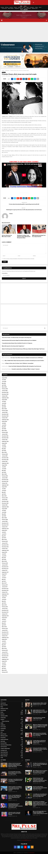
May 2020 (4, 514)
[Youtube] (24, 9)
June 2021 (4, 490)
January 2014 (4, 652)
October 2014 (4, 635)
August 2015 (4, 617)
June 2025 (4, 403)
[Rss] (27, 9)
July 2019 (4, 532)
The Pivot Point (4, 8)
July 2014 (4, 641)
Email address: (5, 273)
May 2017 (4, 579)
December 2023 (5, 435)
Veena (10, 213)
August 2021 (4, 486)
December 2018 (5, 544)
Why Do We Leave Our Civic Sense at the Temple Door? (13, 346)
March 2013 (4, 670)
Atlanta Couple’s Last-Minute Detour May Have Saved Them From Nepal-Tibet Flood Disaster (15, 788)
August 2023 (4, 443)
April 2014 (4, 646)
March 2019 (4, 539)
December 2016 (5, 588)
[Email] (28, 847)
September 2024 (5, 419)
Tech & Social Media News (6, 744)
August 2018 (4, 552)
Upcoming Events (4, 752)
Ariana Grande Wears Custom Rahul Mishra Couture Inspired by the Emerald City (40, 749)
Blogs (2, 706)
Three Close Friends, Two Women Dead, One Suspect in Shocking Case (16, 337)
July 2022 (4, 466)
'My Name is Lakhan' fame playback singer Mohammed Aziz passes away (23, 236)
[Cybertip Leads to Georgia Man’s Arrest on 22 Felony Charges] (4, 814)
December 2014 (5, 632)
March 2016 (4, 604)
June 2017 (4, 577)
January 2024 (4, 434)
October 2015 (4, 614)
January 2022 (4, 477)
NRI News (6, 7)
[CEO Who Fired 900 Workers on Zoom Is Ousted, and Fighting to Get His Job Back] (28, 765)
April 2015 (4, 624)
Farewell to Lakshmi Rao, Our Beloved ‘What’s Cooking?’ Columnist (26, 369)
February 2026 (5, 388)
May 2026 (4, 383)
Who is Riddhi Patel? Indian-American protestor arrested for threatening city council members (24, 360)
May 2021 (4, 492)
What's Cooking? (4, 755)
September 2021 (5, 485)
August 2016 (4, 595)
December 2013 (5, 653)
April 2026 (4, 385)
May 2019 (4, 535)
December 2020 (5, 501)
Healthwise (3, 724)
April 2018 (4, 559)
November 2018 (5, 546)
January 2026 (4, 390)
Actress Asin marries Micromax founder (7, 236)
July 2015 (4, 619)
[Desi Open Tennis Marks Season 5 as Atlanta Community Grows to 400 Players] (4, 781)
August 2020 (4, 508)
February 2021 (5, 497)
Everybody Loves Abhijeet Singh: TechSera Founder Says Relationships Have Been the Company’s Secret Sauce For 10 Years (40, 804)
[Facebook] (20, 9)
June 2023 (4, 446)
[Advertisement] (24, 32)
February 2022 (5, 475)
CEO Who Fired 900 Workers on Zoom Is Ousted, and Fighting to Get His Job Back (40, 764)
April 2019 (4, 537)
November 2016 (5, 590)
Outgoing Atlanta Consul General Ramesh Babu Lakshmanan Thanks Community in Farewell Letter (15, 805)
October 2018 (4, 548)
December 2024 (5, 414)
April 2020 (4, 515)
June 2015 (4, 621)
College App (17, 8)
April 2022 (4, 472)
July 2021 (4, 488)
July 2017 (4, 575)
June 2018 (4, 555)
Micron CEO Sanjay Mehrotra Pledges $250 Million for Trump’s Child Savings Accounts (40, 812)
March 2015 (4, 626)
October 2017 (4, 570)
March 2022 (4, 474)
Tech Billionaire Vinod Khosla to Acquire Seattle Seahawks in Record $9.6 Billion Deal (40, 795)
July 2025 (4, 401)
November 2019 (5, 524)
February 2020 (5, 519)
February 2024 (5, 432)
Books (24, 7)
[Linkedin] (23, 9)
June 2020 (4, 512)
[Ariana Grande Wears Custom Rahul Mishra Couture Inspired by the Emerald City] (28, 750)
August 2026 (4, 377)
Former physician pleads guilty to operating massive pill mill (24, 204)
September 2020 (5, 506)
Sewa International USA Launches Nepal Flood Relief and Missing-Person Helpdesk (19, 340)
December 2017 (5, 566)
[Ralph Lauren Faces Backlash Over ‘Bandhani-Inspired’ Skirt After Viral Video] (28, 735)
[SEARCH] (44, 328)
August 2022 (4, 465)
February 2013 (5, 672)
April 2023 (4, 450)
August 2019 (4, 530)
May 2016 (4, 601)
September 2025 (5, 397)
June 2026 (4, 381)
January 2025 (4, 412)
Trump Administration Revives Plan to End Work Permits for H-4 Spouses (17, 343)
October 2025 (4, 396)
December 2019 (5, 523)
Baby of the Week (4, 704)
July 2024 (4, 423)
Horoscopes (3, 726)
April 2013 (4, 668)
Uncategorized (4, 750)
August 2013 (4, 661)
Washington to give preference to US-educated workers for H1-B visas (24, 209)
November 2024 (5, 416)
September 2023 (5, 441)
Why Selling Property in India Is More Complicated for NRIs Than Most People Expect (40, 771)
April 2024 (4, 428)
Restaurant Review (27, 8)
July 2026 (4, 379)
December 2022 (5, 457)
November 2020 (5, 503)
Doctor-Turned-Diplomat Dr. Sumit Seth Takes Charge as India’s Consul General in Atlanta (14, 797)
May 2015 (4, 623)
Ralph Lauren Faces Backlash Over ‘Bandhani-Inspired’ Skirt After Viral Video (40, 734)
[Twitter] (21, 9)
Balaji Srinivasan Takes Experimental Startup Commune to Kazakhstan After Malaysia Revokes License (40, 780)
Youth (2, 757)
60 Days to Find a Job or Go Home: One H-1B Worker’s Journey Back (19, 363)
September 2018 (5, 550)
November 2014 (5, 634)
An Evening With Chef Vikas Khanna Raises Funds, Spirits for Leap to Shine (14, 773)
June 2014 (4, 643)
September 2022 (5, 463)
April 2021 (4, 494)
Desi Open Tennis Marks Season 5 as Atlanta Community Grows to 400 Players (27, 357)
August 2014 (4, 639)
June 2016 (4, 599)
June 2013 (4, 664)
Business (11, 7)
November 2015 (5, 612)
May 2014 (4, 644)
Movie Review (3, 733)
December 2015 (5, 610)
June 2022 (4, 468)
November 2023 (5, 437)
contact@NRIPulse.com (26, 840)
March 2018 (4, 561)
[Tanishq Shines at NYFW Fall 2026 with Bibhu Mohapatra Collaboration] (28, 742)
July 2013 (4, 663)
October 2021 (4, 483)
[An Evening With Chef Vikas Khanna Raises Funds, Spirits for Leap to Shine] (4, 773)
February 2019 (5, 541)
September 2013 (5, 659)
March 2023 (4, 452)
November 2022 (5, 459)
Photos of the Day (5, 721)
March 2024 (4, 430)
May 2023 (4, 448)
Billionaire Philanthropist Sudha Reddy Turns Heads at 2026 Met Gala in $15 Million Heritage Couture (40, 726)
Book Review (3, 710)
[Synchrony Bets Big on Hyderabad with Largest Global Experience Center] (28, 788)
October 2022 (4, 461)
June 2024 (4, 425)
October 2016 (4, 592)
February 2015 (5, 628)
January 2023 (4, 455)
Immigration (32, 7)
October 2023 (4, 439)
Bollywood (21, 8)
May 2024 (4, 426)
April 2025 (4, 406)
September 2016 (5, 594)
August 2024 (4, 421)
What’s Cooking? (11, 8)
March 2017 (4, 583)
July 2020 (4, 510)
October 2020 (4, 505)
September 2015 (5, 615)
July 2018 (4, 554)
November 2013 (5, 655)
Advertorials (3, 703)
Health (27, 7)
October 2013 (4, 657)
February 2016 (5, 606)
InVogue (36, 7)
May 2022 (4, 470)
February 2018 (5, 563)
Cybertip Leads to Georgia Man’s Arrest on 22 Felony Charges (14, 813)
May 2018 (4, 557)
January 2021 (4, 499)
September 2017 (5, 572)
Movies (40, 7)
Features (15, 7)
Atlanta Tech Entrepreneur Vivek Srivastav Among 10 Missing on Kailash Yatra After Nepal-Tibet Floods (23, 348)
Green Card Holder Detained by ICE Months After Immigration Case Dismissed (25, 366)
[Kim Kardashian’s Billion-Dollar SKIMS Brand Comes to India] (28, 705)
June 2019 (4, 534)
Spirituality (3, 741)
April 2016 (4, 603)
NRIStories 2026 (35, 8)
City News (2, 7)
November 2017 (5, 568)
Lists (2, 732)
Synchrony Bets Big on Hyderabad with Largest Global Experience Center (40, 787)
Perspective (20, 7)
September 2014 (5, 637)
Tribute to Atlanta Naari (5, 748)
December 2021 (5, 479)
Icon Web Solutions (31, 852)
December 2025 (5, 392)
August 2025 (4, 399)
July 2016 (4, 597)
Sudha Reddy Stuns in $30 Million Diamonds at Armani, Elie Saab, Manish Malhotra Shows (40, 711)
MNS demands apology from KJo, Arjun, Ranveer (38, 236)
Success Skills (4, 743)
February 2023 (5, 454)
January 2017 (4, 586)
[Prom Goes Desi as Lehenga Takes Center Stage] (28, 719)
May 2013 (4, 666)
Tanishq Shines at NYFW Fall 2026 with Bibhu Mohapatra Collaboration (39, 741)
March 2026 (4, 386)
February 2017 (5, 584)
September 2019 (5, 528)
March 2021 (4, 495)
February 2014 (5, 650)
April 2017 (4, 581)
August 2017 (4, 574)
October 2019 (4, 526)
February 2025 (5, 410)
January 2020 (4, 521)
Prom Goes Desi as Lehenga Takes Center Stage (39, 718)
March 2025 (4, 408)
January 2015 (4, 630)
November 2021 (5, 481)
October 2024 (4, 417)
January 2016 (4, 608)
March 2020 (4, 517)
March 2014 (4, 648)
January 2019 (4, 543)
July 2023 (4, 445)
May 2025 (4, 405)
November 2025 (5, 394)
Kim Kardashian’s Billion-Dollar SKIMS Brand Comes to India (40, 704)
